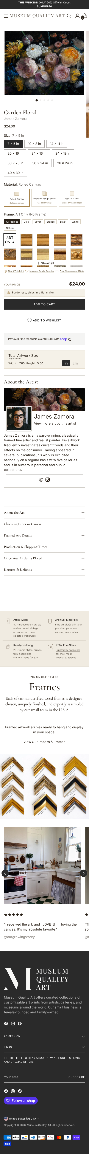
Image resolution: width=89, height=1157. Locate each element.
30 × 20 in (15, 163)
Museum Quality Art (39, 1125)
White (75, 221)
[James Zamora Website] (41, 480)
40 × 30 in (15, 173)
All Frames (12, 221)
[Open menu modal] (5, 15)
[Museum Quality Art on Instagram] (13, 1024)
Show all (47, 263)
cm (75, 363)
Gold (26, 221)
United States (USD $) (22, 1118)
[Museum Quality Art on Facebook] (6, 1024)
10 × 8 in (34, 144)
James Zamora (15, 119)
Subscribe (77, 1077)
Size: (14, 135)
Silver (38, 221)
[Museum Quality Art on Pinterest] (20, 1024)
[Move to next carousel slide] (83, 873)
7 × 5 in (13, 144)
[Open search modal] (69, 15)
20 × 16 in (15, 153)
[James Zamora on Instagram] (47, 480)
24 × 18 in (62, 153)
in (66, 363)
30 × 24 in (40, 163)
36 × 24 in (65, 163)
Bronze (51, 221)
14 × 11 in (57, 144)
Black (63, 221)
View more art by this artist (55, 423)
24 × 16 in (38, 153)
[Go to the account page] (76, 15)
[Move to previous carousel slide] (5, 873)
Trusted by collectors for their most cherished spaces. (68, 653)
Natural (10, 228)
